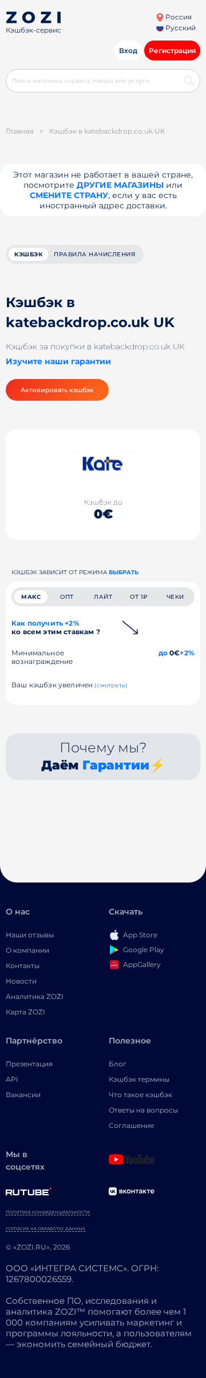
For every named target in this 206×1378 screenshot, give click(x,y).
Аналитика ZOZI (35, 996)
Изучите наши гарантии (58, 361)
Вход (128, 50)
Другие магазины (120, 185)
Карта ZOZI (25, 1012)
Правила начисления (94, 254)
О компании (27, 950)
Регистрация (172, 50)
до (163, 652)
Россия (178, 17)
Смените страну (69, 195)
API (12, 1079)
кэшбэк (28, 254)
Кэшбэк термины (139, 1079)
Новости (21, 981)
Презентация (29, 1063)
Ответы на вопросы (143, 1110)
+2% (187, 652)
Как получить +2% (55, 627)
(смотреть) (110, 685)
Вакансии (23, 1094)
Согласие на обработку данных (45, 1228)
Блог (117, 1063)
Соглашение (131, 1125)
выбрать (123, 572)
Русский (180, 27)
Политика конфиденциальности (48, 1212)
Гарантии (115, 765)
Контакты (22, 965)
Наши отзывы (30, 934)
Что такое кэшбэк (140, 1094)
